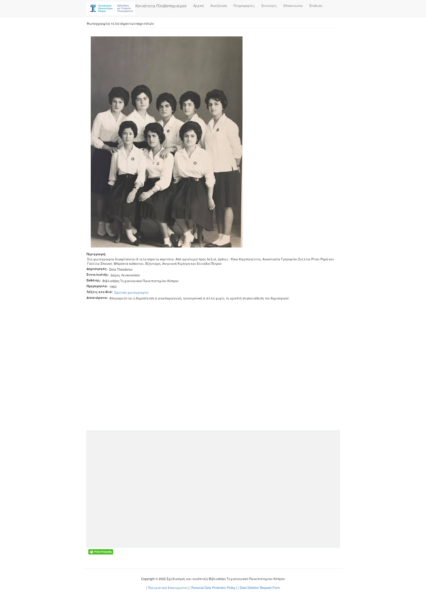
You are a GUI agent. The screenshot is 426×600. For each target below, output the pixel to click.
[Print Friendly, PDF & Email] (101, 551)
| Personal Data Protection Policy (212, 587)
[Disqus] (213, 356)
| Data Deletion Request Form (259, 587)
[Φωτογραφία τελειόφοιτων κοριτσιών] (166, 141)
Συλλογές (269, 5)
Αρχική (198, 5)
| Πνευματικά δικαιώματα (166, 587)
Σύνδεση (315, 5)
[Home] (111, 8)
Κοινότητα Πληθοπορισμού (161, 5)
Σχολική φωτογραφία (131, 292)
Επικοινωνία (293, 5)
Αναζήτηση (218, 5)
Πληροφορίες (244, 5)
